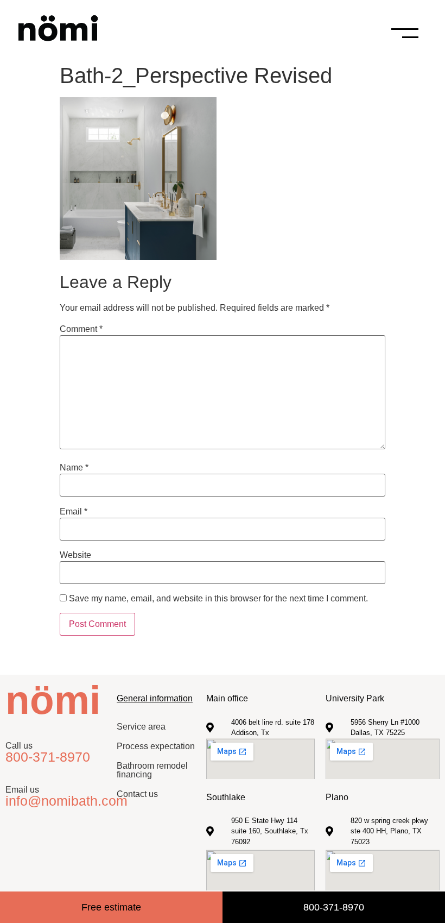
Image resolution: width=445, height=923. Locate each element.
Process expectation (156, 746)
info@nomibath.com (66, 800)
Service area (141, 726)
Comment (81, 329)
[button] (421, 33)
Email (73, 511)
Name (74, 467)
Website (75, 555)
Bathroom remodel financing (152, 770)
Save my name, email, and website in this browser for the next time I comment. (218, 598)
